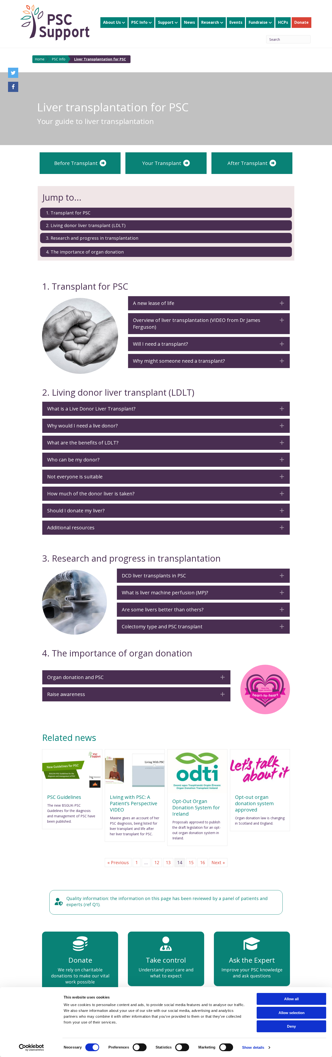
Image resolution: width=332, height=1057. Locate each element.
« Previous (118, 862)
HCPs (283, 22)
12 (156, 862)
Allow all (291, 999)
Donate (301, 22)
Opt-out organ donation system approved (254, 803)
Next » (218, 862)
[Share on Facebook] (13, 87)
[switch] (140, 1047)
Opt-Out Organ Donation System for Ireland (196, 807)
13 (168, 862)
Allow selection (292, 1013)
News (189, 22)
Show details (253, 1047)
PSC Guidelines (64, 797)
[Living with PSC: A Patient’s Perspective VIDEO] (135, 769)
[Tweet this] (13, 73)
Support (166, 22)
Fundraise (258, 22)
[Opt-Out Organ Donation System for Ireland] (197, 771)
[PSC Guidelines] (72, 769)
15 (191, 862)
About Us (112, 22)
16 (202, 862)
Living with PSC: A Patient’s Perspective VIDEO (133, 803)
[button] (209, 303)
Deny (291, 1026)
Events (235, 22)
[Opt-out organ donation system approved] (260, 769)
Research (210, 22)
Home (39, 59)
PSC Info (139, 22)
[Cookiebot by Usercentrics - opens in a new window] (31, 1047)
